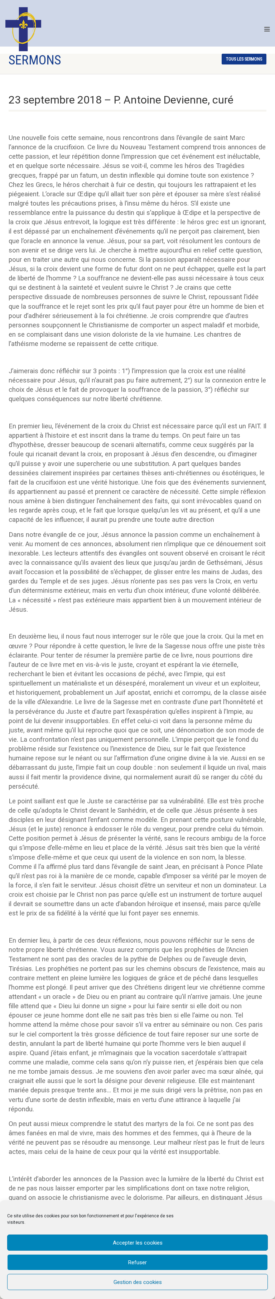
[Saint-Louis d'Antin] (23, 29)
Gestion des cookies (138, 1282)
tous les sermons (244, 59)
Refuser (137, 1262)
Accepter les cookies (138, 1243)
